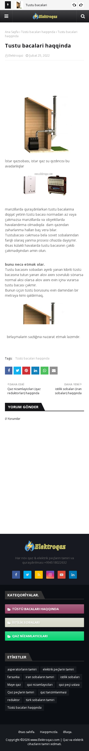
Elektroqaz (15, 55)
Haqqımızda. (49, 732)
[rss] (39, 575)
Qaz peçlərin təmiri (20, 692)
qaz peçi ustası (69, 685)
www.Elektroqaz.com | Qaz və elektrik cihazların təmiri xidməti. (55, 742)
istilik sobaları (26, 622)
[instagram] (50, 575)
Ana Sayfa (12, 32)
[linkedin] (73, 575)
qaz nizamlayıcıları (30, 636)
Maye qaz (14, 685)
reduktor (13, 700)
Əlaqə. (67, 732)
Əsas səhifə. (26, 732)
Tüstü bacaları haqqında (38, 32)
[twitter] (27, 575)
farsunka (13, 677)
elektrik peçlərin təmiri (58, 669)
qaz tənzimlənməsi (53, 692)
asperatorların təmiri (22, 669)
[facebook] (16, 575)
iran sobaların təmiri (40, 677)
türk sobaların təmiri (40, 700)
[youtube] (62, 575)
